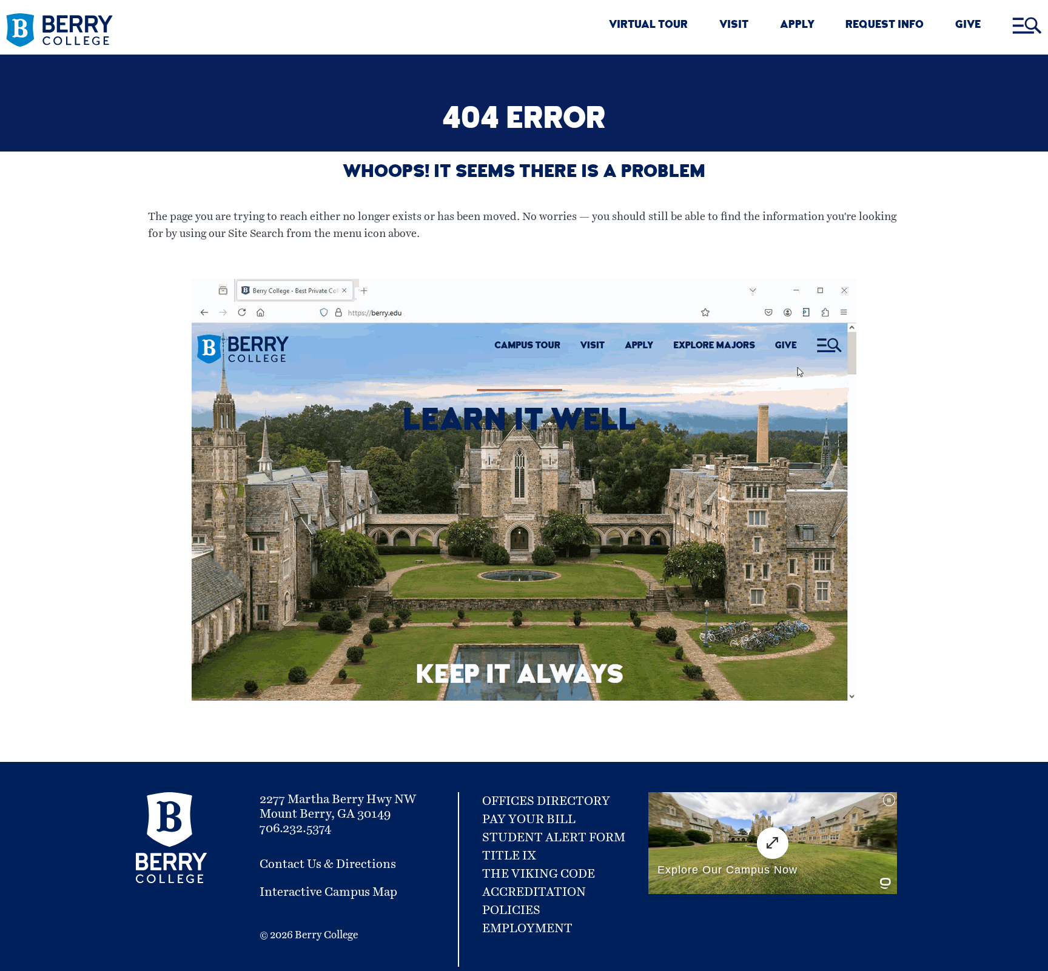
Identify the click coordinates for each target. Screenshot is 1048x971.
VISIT (733, 26)
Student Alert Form (553, 838)
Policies (511, 910)
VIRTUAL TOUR (648, 26)
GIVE (968, 26)
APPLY (797, 26)
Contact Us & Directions (328, 864)
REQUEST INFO (884, 26)
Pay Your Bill (529, 819)
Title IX (509, 856)
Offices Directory (546, 801)
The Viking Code (538, 874)
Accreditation (534, 892)
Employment (527, 929)
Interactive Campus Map (328, 892)
